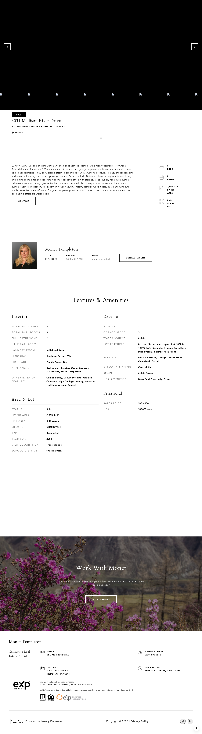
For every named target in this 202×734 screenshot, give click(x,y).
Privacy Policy (140, 721)
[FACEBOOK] (183, 721)
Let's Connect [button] (101, 599)
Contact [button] (23, 201)
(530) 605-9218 (74, 259)
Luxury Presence (51, 721)
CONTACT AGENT (135, 257)
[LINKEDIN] (190, 721)
